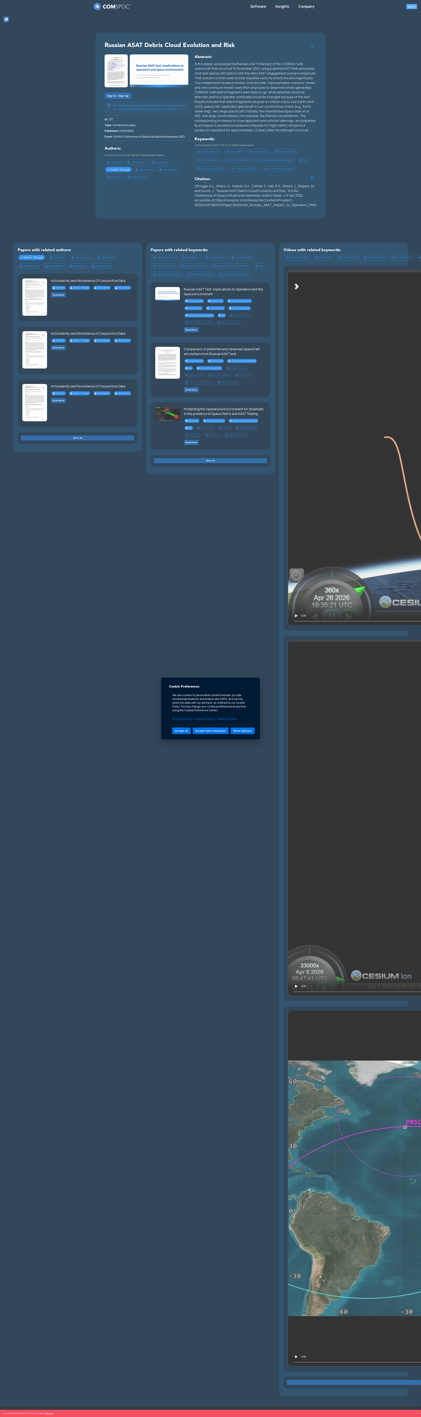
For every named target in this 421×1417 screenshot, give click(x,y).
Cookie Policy (205, 719)
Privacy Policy (182, 719)
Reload (49, 1413)
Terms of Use (226, 719)
